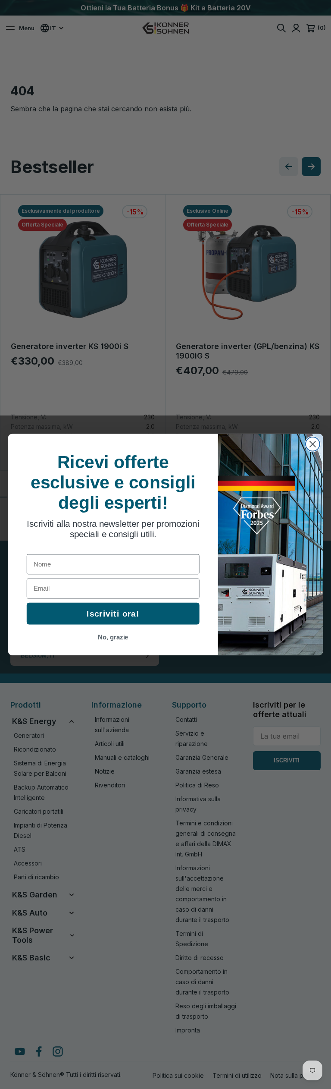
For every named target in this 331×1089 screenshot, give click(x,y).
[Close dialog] (313, 444)
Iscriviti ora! (113, 613)
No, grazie (113, 637)
